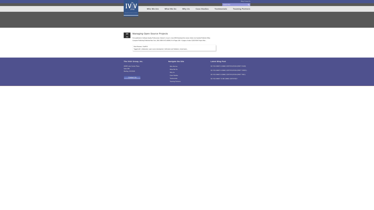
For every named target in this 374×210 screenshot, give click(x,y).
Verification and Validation (171, 49)
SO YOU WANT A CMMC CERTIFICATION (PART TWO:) (228, 74)
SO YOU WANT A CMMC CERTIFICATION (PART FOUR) (228, 66)
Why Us (172, 72)
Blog (242, 1)
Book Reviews (138, 46)
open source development (156, 49)
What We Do (174, 69)
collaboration (144, 49)
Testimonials (173, 78)
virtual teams (183, 49)
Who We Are (173, 66)
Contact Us (247, 1)
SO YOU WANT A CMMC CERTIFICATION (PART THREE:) (229, 70)
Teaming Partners (175, 81)
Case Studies (174, 75)
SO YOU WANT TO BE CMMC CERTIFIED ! (224, 78)
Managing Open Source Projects (150, 33)
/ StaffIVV (145, 46)
